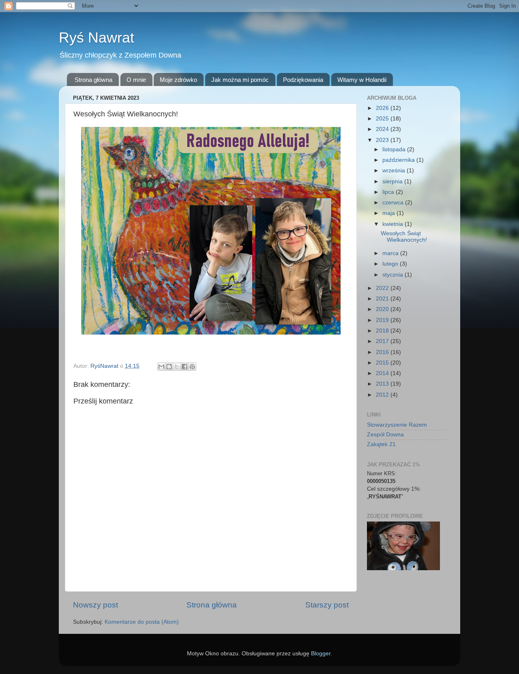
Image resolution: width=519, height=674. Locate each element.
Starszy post (327, 605)
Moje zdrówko (178, 79)
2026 (383, 108)
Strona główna (93, 79)
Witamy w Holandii (361, 79)
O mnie (136, 79)
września (394, 170)
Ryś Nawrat (96, 37)
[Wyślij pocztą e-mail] (161, 367)
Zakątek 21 (381, 444)
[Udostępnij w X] (177, 367)
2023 (383, 140)
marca (391, 253)
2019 (383, 320)
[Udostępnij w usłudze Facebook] (184, 367)
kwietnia (393, 224)
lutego (391, 264)
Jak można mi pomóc (240, 79)
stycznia (393, 275)
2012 (383, 395)
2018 (383, 331)
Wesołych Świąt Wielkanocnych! (404, 236)
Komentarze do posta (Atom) (142, 622)
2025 (383, 119)
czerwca (393, 203)
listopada (394, 149)
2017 (383, 341)
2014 (383, 373)
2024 (383, 129)
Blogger (320, 653)
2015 (383, 363)
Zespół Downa (385, 434)
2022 (383, 288)
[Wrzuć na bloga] (169, 367)
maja (389, 213)
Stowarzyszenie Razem (397, 425)
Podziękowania (303, 79)
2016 (383, 352)
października (399, 160)
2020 (383, 309)
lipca (389, 192)
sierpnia (393, 181)
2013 (383, 384)
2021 (383, 299)
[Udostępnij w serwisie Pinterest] (192, 367)
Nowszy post (95, 605)
